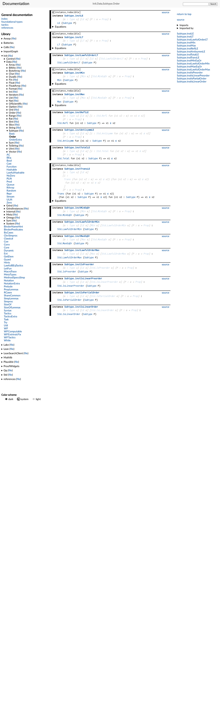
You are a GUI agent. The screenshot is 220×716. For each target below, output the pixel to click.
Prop (104, 19)
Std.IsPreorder (100, 267)
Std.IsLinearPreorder (104, 281)
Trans (67, 179)
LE (82, 19)
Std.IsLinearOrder (102, 310)
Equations (60, 26)
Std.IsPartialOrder (103, 296)
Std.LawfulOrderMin (114, 225)
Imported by (187, 28)
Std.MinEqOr (99, 76)
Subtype (67, 23)
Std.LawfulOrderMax (114, 253)
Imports (184, 25)
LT (82, 40)
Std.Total (102, 151)
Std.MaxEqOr (99, 97)
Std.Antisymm (104, 133)
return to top (184, 14)
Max (83, 97)
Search (213, 4)
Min (83, 76)
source (180, 19)
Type (72, 19)
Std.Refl (101, 115)
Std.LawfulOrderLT (111, 58)
